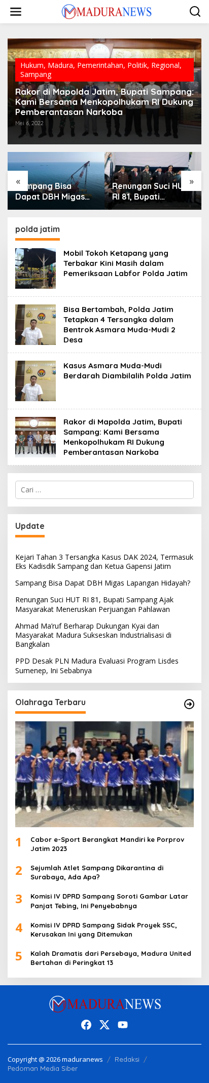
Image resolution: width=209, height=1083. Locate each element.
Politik (137, 65)
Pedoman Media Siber (43, 1068)
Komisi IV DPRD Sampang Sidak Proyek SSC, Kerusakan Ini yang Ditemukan (103, 929)
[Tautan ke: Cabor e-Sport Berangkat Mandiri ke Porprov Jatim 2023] (104, 774)
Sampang (35, 74)
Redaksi (127, 1059)
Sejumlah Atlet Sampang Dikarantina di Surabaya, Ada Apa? (96, 872)
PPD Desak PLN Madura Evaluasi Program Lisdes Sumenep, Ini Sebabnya (97, 665)
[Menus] (16, 11)
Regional (165, 65)
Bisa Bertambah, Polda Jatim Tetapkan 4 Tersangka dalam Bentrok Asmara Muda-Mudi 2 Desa (119, 324)
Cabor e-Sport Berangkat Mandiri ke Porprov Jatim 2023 (107, 844)
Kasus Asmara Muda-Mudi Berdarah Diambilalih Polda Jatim (127, 370)
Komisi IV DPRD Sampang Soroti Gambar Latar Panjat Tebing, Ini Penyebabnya (109, 900)
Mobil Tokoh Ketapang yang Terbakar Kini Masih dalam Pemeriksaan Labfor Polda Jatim (125, 263)
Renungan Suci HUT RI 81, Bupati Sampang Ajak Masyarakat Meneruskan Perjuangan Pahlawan (53, 191)
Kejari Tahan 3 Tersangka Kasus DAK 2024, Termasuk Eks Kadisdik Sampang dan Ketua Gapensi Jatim (104, 561)
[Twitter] (104, 1024)
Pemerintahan (100, 65)
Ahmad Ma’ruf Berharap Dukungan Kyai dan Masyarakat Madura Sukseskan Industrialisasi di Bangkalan (151, 191)
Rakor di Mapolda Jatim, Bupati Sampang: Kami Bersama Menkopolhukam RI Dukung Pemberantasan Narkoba (104, 102)
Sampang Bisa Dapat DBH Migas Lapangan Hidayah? (102, 583)
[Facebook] (86, 1024)
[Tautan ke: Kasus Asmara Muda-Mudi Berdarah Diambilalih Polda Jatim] (35, 379)
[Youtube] (122, 1024)
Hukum (32, 65)
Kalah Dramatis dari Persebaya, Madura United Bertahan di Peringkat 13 (110, 957)
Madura (60, 65)
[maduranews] (106, 11)
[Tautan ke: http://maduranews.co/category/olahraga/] (189, 704)
